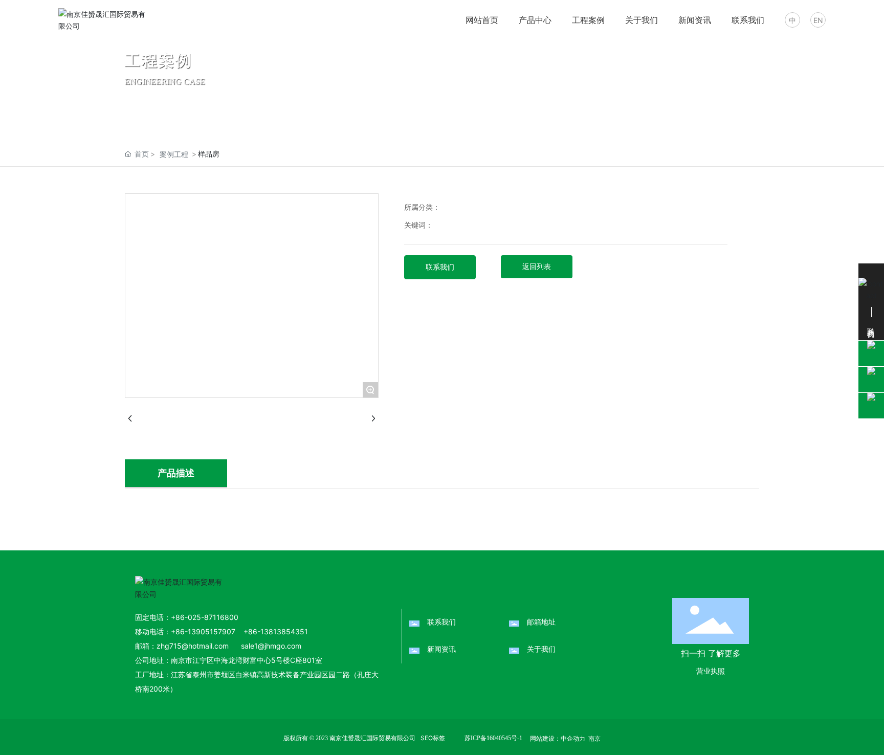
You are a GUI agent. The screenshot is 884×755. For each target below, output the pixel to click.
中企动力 (573, 738)
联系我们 (441, 622)
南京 (594, 738)
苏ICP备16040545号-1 (493, 738)
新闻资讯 (441, 649)
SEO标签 (433, 738)
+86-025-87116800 (204, 617)
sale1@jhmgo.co (268, 645)
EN (818, 20)
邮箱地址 (541, 622)
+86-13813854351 (276, 631)
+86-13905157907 (203, 631)
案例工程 (174, 154)
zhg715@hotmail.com (194, 645)
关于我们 (541, 649)
